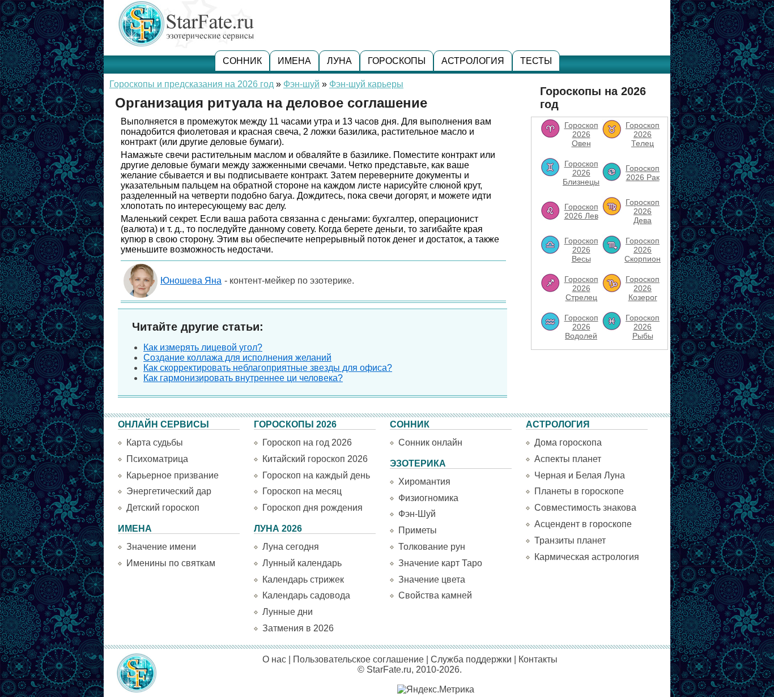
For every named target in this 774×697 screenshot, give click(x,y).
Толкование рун (431, 546)
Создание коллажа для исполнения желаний (237, 357)
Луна (339, 61)
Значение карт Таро (440, 563)
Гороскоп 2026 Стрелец (581, 288)
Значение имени (161, 546)
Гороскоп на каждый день (316, 475)
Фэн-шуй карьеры (366, 84)
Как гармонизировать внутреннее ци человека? (243, 378)
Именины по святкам (170, 563)
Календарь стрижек (303, 579)
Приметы (417, 530)
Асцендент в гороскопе (583, 524)
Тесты (536, 61)
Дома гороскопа (568, 442)
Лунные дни (287, 612)
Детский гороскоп (162, 507)
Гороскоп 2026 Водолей (581, 326)
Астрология (472, 61)
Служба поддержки (471, 659)
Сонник (242, 61)
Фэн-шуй (301, 84)
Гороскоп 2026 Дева (643, 211)
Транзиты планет (570, 540)
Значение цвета (431, 579)
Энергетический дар (168, 491)
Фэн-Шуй (417, 514)
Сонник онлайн (430, 442)
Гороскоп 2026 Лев (581, 211)
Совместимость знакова (585, 507)
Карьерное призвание (172, 475)
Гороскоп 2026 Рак (643, 173)
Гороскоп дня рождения (312, 507)
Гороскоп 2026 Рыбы (643, 326)
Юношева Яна (191, 280)
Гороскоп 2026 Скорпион (642, 249)
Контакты (538, 659)
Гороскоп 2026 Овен (581, 134)
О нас (274, 659)
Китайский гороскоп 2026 (315, 459)
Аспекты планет (567, 459)
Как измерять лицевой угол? (202, 347)
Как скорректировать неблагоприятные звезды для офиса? (267, 368)
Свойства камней (435, 595)
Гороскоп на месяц (302, 491)
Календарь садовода (306, 595)
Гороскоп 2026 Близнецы (581, 172)
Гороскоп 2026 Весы (581, 249)
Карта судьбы (154, 442)
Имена (294, 61)
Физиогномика (428, 498)
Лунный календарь (302, 563)
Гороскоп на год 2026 (307, 442)
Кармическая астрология (586, 557)
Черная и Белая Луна (579, 475)
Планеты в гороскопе (579, 491)
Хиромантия (424, 481)
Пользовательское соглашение (358, 659)
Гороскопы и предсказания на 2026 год (191, 84)
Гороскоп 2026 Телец (643, 134)
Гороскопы (397, 61)
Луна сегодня (290, 546)
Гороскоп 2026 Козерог (643, 288)
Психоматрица (157, 459)
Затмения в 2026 (298, 628)
